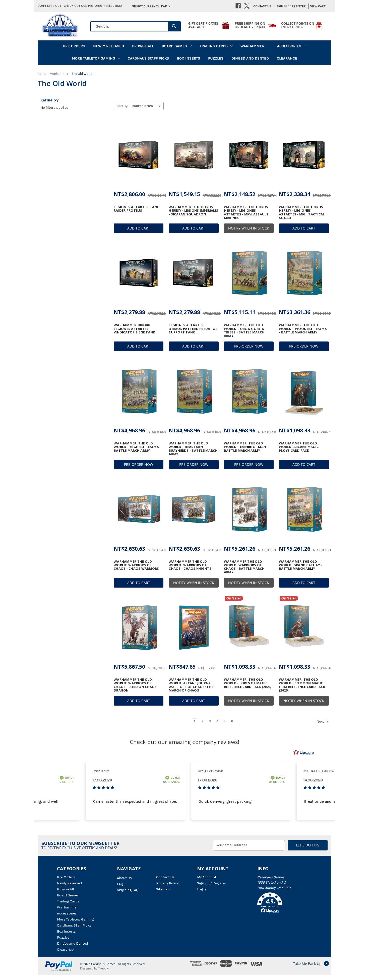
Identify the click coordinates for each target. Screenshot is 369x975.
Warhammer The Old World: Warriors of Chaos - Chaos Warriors (136, 565)
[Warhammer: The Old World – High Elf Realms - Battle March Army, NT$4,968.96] (138, 391)
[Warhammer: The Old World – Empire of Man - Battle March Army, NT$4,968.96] (249, 391)
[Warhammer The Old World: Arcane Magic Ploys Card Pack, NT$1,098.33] (304, 391)
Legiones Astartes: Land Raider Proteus (137, 208)
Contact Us (262, 6)
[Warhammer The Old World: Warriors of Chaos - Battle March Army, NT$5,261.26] (249, 509)
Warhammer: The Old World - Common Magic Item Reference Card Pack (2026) (302, 685)
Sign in (281, 6)
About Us (124, 878)
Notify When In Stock (248, 228)
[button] (284, 903)
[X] (247, 6)
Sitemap (163, 889)
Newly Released (108, 46)
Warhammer (252, 46)
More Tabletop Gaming (93, 58)
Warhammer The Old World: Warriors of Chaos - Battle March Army (244, 567)
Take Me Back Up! (308, 963)
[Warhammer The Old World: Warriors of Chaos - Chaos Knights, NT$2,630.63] (193, 509)
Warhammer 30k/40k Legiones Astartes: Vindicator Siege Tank (134, 328)
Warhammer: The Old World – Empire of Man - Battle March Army (246, 446)
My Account (206, 877)
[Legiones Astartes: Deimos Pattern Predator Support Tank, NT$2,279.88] (193, 273)
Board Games (174, 46)
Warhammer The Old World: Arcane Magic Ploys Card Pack (299, 446)
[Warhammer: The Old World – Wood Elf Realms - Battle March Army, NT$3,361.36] (304, 273)
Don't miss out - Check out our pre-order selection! (80, 6)
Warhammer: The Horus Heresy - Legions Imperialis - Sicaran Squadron (193, 210)
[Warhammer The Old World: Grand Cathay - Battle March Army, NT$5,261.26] (304, 509)
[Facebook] (238, 6)
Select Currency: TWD (149, 6)
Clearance (287, 58)
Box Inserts (188, 58)
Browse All (143, 46)
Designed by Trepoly (94, 968)
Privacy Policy (167, 883)
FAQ (120, 884)
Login (201, 889)
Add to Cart (138, 228)
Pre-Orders (74, 46)
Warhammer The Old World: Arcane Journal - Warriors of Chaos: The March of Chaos (192, 685)
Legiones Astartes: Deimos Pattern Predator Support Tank (193, 328)
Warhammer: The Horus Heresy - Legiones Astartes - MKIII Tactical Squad (302, 212)
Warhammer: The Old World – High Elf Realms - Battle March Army (137, 446)
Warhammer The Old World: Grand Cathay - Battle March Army (300, 565)
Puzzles (215, 58)
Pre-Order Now (248, 346)
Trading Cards (214, 46)
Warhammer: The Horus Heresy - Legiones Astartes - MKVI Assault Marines (246, 212)
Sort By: (122, 106)
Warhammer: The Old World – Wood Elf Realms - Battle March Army (303, 328)
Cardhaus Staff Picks (148, 58)
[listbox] (146, 106)
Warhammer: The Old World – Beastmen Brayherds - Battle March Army (193, 448)
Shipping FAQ (128, 890)
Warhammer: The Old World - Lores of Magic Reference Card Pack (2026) (248, 683)
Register (299, 6)
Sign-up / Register (211, 883)
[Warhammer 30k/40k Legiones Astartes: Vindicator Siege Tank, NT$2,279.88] (138, 273)
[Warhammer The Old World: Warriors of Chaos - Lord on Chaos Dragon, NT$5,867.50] (138, 628)
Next (321, 721)
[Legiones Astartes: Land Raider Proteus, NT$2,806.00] (138, 155)
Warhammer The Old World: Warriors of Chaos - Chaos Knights (190, 565)
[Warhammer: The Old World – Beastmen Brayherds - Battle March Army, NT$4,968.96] (193, 391)
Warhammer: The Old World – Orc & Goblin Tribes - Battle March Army (244, 330)
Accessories (289, 46)
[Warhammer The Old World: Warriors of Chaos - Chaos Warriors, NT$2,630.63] (138, 509)
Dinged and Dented (250, 58)
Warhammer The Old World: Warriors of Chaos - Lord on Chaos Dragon (135, 685)
